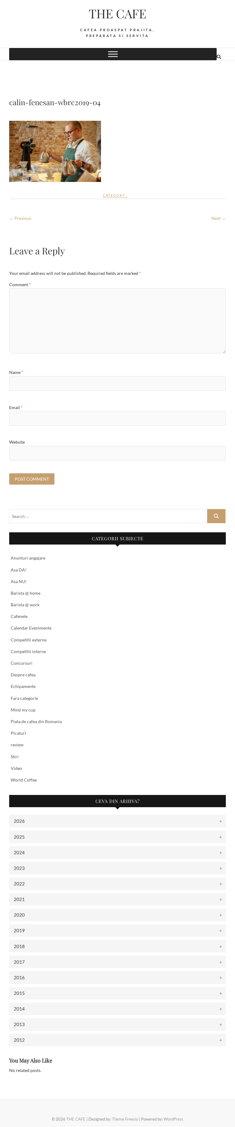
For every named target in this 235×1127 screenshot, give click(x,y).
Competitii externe (29, 639)
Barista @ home (25, 593)
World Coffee (24, 779)
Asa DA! (19, 569)
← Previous (20, 218)
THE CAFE (117, 13)
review (17, 744)
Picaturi (18, 733)
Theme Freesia (125, 1119)
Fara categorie (24, 698)
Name (16, 372)
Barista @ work (25, 604)
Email (16, 407)
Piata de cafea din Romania (36, 721)
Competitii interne (28, 651)
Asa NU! (19, 581)
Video (16, 768)
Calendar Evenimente (31, 627)
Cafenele (19, 616)
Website (17, 442)
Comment (20, 284)
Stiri (15, 756)
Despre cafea (23, 674)
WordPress (173, 1119)
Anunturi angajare (28, 557)
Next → (218, 218)
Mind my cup (23, 709)
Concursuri (21, 663)
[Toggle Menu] (113, 54)
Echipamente (23, 686)
